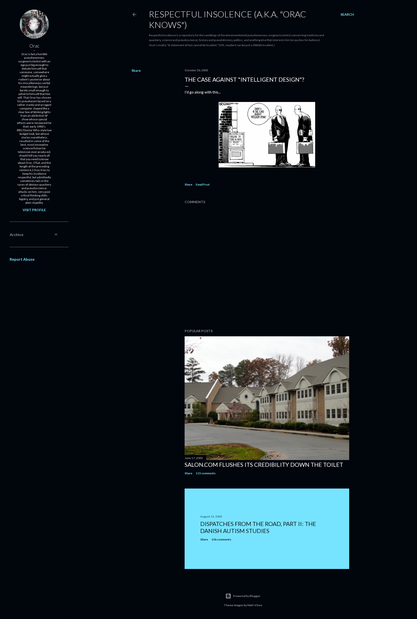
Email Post (203, 184)
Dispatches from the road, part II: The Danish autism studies (258, 527)
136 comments (221, 539)
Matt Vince (254, 605)
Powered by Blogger (246, 596)
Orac (34, 46)
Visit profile (34, 210)
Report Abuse (22, 259)
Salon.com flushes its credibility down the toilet (264, 464)
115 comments (205, 473)
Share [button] (136, 70)
